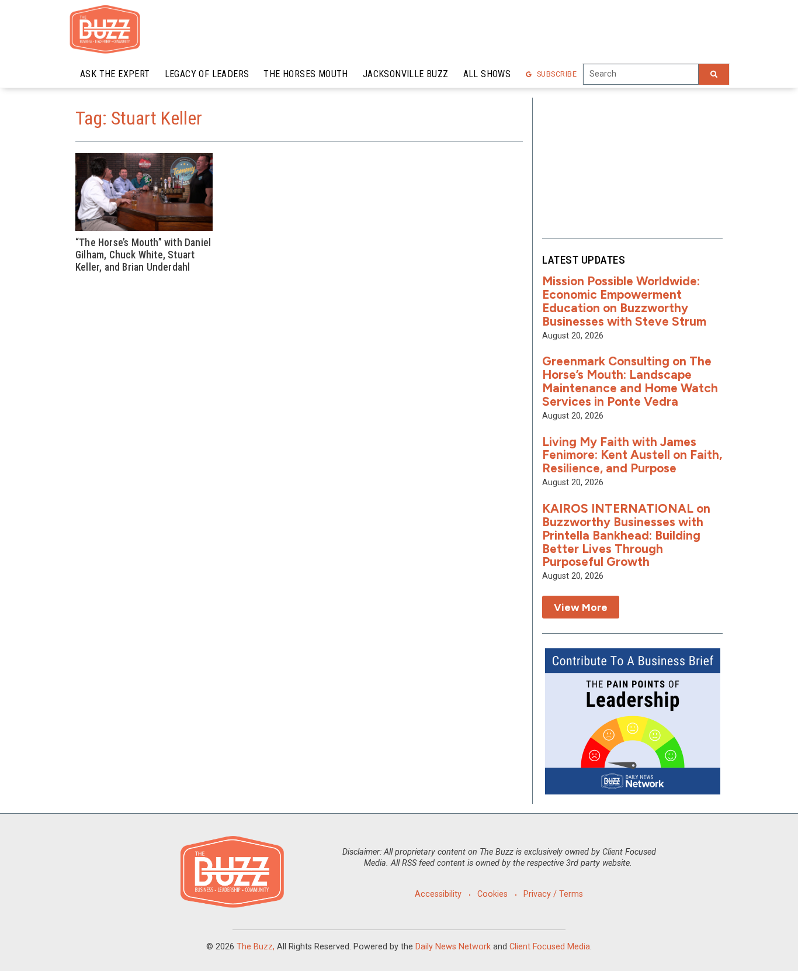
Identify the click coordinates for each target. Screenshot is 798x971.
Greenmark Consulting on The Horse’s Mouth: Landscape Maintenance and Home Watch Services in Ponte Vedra (630, 381)
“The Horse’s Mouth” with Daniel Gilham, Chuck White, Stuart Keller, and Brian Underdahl (143, 255)
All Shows (487, 74)
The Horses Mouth (305, 74)
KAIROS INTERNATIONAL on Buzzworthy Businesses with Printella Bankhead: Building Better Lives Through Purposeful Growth (626, 535)
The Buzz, (256, 947)
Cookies (492, 894)
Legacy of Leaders (207, 74)
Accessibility (438, 894)
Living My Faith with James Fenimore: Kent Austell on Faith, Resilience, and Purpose (632, 455)
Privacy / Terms (553, 894)
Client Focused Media (549, 947)
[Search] (714, 74)
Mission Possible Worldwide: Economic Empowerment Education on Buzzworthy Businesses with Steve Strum (624, 301)
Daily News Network (453, 947)
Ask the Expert (115, 74)
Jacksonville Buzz (406, 74)
